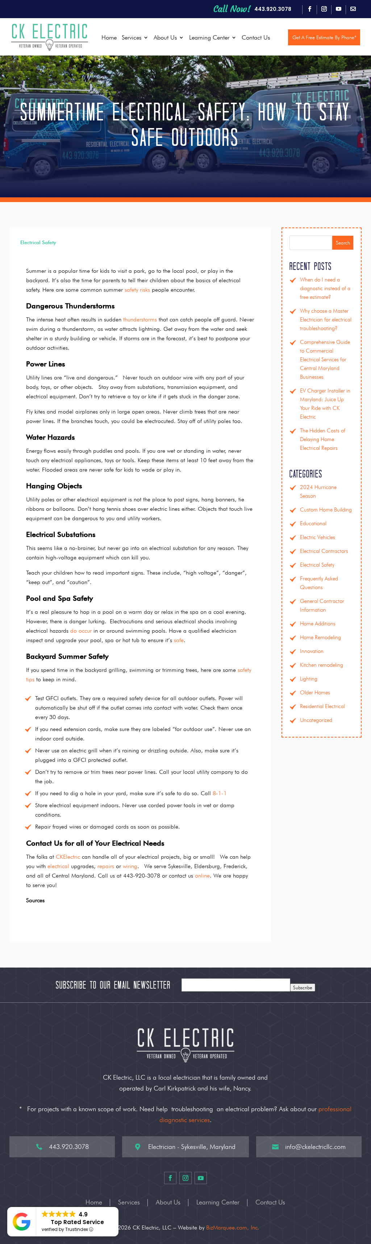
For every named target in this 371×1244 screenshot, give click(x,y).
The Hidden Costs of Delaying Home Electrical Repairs (322, 439)
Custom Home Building (326, 509)
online (202, 875)
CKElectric (68, 856)
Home (109, 37)
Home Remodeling (320, 637)
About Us (165, 37)
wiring (130, 866)
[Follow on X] (352, 9)
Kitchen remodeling (321, 665)
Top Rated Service (77, 1222)
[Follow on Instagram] (323, 9)
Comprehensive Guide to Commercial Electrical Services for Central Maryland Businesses (325, 359)
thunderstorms (140, 319)
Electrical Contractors (324, 551)
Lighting (308, 679)
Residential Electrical (322, 706)
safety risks (137, 289)
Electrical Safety (38, 242)
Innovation (312, 651)
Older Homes (315, 692)
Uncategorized (316, 720)
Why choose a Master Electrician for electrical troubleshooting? (325, 320)
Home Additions (317, 623)
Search (343, 243)
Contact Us (256, 37)
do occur (81, 630)
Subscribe (302, 987)
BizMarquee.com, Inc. (232, 1227)
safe (179, 640)
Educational (313, 523)
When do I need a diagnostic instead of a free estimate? (325, 288)
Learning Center (209, 37)
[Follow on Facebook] (309, 9)
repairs (105, 866)
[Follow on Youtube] (338, 9)
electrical (58, 866)
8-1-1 (220, 793)
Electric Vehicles (317, 537)
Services (131, 37)
